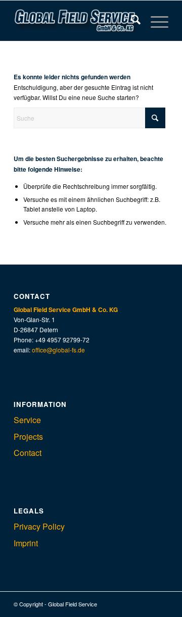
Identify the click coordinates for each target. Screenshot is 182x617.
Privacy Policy (39, 526)
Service (27, 420)
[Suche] (131, 21)
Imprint (26, 543)
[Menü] (154, 21)
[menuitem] (131, 21)
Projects (28, 436)
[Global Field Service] (76, 21)
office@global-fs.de (58, 349)
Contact (27, 452)
